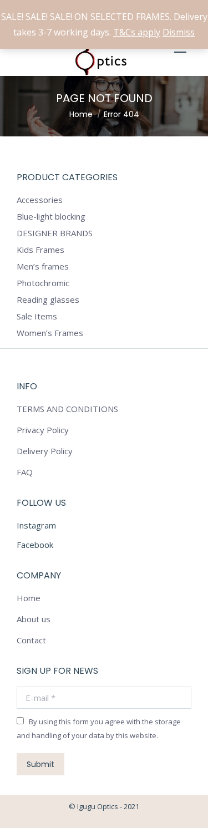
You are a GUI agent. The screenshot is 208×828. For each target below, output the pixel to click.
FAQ (25, 472)
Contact (31, 640)
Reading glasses (48, 299)
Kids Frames (40, 249)
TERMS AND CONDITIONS (67, 408)
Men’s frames (43, 266)
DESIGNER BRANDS (55, 232)
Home (28, 597)
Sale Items (37, 316)
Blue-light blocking (51, 216)
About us (33, 618)
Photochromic (43, 282)
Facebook (35, 544)
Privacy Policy (43, 429)
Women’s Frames (50, 332)
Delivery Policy (45, 450)
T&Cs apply (136, 32)
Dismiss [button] (179, 32)
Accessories (40, 199)
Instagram (36, 525)
